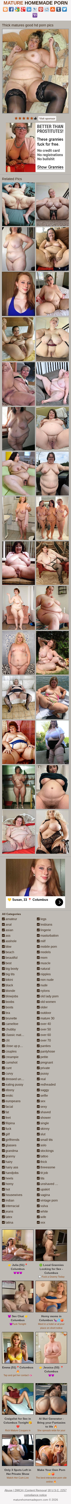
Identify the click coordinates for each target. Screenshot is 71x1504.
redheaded (48, 1084)
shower (45, 1117)
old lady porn (49, 996)
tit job (44, 1173)
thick (43, 1161)
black (9, 985)
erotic (9, 1095)
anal (8, 924)
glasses (10, 1145)
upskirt (45, 1189)
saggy (44, 1090)
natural (45, 968)
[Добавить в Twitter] (64, 9)
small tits (46, 1139)
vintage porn (49, 1200)
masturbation (49, 935)
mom (43, 957)
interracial (12, 1206)
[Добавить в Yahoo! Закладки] (35, 15)
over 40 (45, 1024)
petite (44, 1057)
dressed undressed (18, 1079)
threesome (47, 1167)
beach (9, 952)
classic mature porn (19, 1035)
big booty (11, 968)
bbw (8, 946)
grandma (11, 1150)
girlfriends (12, 1139)
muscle (45, 963)
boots (9, 1007)
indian (9, 1200)
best (8, 963)
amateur (11, 919)
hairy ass (11, 1167)
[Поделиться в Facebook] (11, 9)
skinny (45, 1128)
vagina (45, 1195)
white (44, 1211)
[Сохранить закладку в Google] (17, 9)
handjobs (12, 1173)
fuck (8, 1128)
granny (10, 1156)
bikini (9, 979)
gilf (7, 1134)
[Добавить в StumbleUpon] (52, 9)
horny (9, 1184)
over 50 (45, 1029)
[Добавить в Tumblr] (58, 9)
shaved (45, 1112)
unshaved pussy (51, 1184)
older (44, 1007)
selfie (44, 1095)
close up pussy (15, 1046)
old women (48, 1001)
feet (8, 1117)
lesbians (46, 924)
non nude (47, 979)
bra (7, 1012)
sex (42, 1101)
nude (44, 985)
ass (7, 935)
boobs (9, 1001)
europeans (13, 1101)
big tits (10, 974)
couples (11, 1051)
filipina (10, 1123)
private (45, 1068)
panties (45, 1046)
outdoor (45, 1012)
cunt (8, 1068)
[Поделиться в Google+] (23, 9)
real (43, 1079)
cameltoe (11, 1024)
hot (7, 1189)
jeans (9, 1211)
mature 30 (47, 1018)
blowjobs (11, 996)
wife (43, 1217)
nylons (45, 990)
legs (43, 919)
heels (9, 1178)
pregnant (46, 1062)
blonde (10, 990)
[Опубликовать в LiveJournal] (35, 9)
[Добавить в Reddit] (46, 9)
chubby (10, 1029)
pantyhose (47, 1051)
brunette (11, 1018)
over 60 (45, 1035)
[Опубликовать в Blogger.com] (5, 9)
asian (9, 930)
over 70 (45, 1040)
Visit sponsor (47, 118)
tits (42, 1178)
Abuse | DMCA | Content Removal (26, 1490)
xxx (42, 1222)
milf (42, 941)
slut (42, 1134)
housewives (13, 1195)
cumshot (11, 1062)
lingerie (45, 930)
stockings (47, 1150)
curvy (9, 1073)
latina (9, 1222)
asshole (11, 941)
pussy (44, 1073)
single (44, 1123)
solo (43, 1145)
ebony (9, 1090)
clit (7, 1040)
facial (9, 1106)
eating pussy (14, 1084)
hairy (8, 1161)
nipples (45, 974)
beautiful (11, 957)
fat (7, 1112)
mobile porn (48, 946)
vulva (44, 1206)
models (45, 952)
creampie (12, 1057)
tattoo (44, 1156)
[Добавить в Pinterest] (40, 9)
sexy (43, 1106)
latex (8, 1217)
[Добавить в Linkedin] (29, 9)
